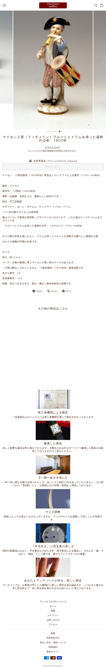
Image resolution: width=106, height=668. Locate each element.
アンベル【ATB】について (53, 601)
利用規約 (53, 647)
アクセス (53, 624)
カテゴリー (52, 615)
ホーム (53, 606)
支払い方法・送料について (53, 642)
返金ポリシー (53, 651)
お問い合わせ (53, 620)
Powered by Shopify (53, 666)
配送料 (50, 151)
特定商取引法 (53, 637)
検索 (53, 610)
